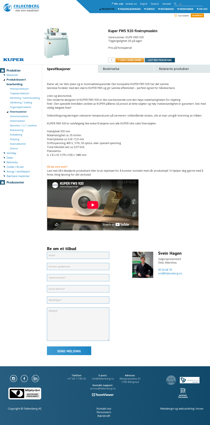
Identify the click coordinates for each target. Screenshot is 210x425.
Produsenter (15, 182)
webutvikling (186, 408)
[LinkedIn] (35, 378)
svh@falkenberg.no (170, 273)
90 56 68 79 (165, 270)
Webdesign (167, 408)
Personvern (104, 412)
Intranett (166, 3)
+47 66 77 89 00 (76, 378)
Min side (118, 3)
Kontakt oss (131, 3)
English (143, 3)
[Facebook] (25, 378)
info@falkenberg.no (103, 378)
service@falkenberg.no (103, 388)
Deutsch (155, 3)
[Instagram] (14, 378)
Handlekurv (197, 15)
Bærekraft (103, 416)
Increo (199, 408)
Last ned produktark (160, 60)
